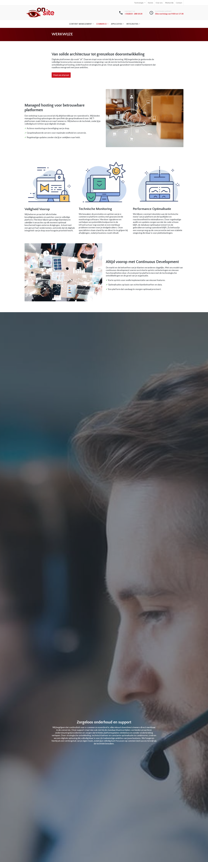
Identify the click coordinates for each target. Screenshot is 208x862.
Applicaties (116, 24)
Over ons (159, 3)
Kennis (150, 3)
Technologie (139, 3)
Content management (80, 24)
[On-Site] (40, 13)
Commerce (101, 24)
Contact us (133, 12)
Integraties (132, 24)
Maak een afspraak (61, 75)
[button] (144, 118)
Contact (179, 3)
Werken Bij (169, 3)
